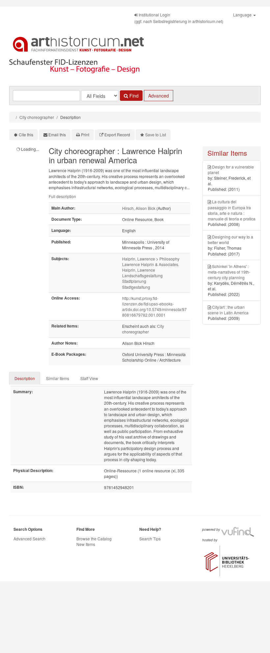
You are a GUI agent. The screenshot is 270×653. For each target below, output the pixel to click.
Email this (57, 134)
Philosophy (169, 258)
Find (133, 95)
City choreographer (36, 117)
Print (85, 134)
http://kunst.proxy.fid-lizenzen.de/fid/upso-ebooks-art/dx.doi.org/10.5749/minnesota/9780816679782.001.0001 (154, 306)
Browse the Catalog (94, 538)
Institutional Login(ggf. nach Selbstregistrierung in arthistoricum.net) (178, 18)
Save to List (155, 134)
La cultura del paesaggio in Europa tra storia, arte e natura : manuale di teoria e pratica (232, 210)
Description (24, 378)
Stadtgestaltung (136, 287)
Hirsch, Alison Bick (138, 208)
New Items (85, 544)
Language (243, 14)
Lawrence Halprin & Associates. (150, 264)
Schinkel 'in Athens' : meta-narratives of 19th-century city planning (229, 271)
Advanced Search (29, 538)
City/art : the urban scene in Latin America (228, 309)
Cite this (26, 134)
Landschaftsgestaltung (142, 275)
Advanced (158, 95)
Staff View (89, 378)
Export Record (117, 134)
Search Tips (150, 538)
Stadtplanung (134, 281)
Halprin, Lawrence (138, 258)
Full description (62, 196)
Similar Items (57, 378)
